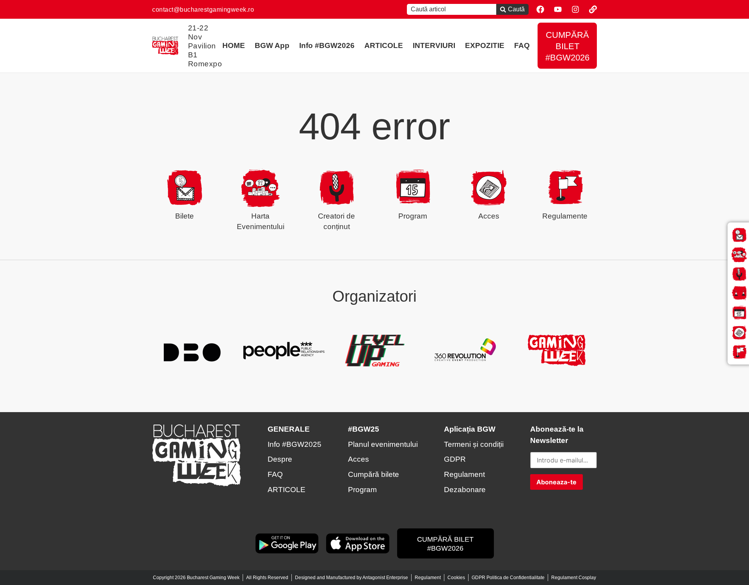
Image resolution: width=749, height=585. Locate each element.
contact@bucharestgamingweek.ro (203, 9)
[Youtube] (558, 9)
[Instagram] (575, 9)
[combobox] (451, 9)
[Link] (593, 9)
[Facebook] (540, 9)
